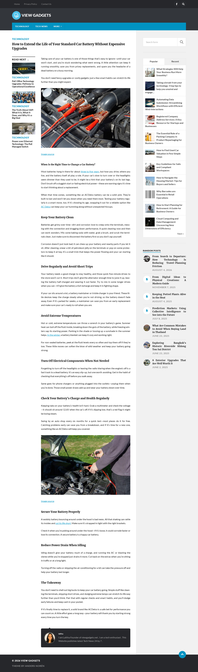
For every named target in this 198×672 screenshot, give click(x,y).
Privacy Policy (30, 4)
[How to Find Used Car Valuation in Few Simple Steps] (150, 154)
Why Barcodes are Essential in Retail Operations (166, 194)
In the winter (53, 335)
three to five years (90, 171)
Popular (154, 61)
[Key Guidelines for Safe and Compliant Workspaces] (150, 171)
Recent (175, 61)
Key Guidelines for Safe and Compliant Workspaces (168, 167)
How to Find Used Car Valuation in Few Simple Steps (168, 153)
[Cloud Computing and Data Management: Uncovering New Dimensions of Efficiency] (150, 226)
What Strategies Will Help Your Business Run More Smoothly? (169, 72)
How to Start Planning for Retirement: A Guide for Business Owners (169, 208)
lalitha (60, 634)
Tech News (41, 26)
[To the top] (182, 654)
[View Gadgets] (99, 15)
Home (17, 4)
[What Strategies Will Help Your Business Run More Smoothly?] (150, 76)
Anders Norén (34, 665)
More (57, 26)
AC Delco (45, 206)
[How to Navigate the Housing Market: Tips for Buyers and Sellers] (150, 185)
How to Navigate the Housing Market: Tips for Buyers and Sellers (169, 180)
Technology (22, 26)
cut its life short (63, 523)
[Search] (183, 4)
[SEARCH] (181, 42)
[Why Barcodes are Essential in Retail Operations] (150, 198)
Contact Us (46, 4)
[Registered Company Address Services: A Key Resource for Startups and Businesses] (150, 123)
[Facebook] (176, 4)
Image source (47, 154)
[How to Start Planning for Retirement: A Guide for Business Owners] (150, 212)
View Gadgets (30, 660)
